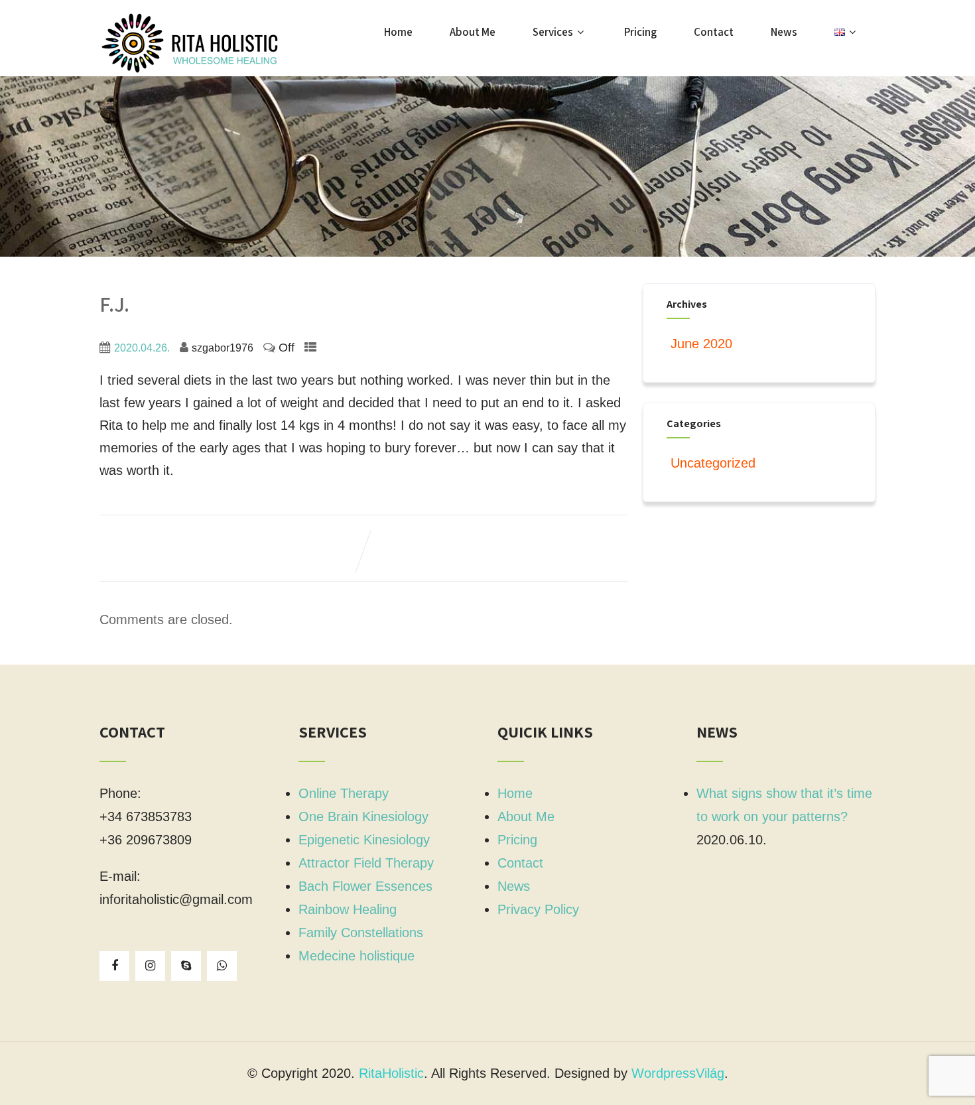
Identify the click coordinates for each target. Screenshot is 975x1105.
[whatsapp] (222, 966)
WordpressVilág (677, 1073)
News (784, 32)
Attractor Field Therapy (366, 863)
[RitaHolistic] (198, 43)
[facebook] (114, 966)
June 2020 (701, 343)
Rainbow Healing (347, 909)
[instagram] (150, 966)
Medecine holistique (356, 955)
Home (398, 32)
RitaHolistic (391, 1073)
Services (553, 32)
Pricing (640, 32)
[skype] (186, 966)
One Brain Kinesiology (363, 816)
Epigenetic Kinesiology (364, 839)
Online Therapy (343, 793)
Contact (714, 32)
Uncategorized (713, 463)
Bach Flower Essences (365, 886)
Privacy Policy (538, 909)
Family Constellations (360, 932)
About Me (472, 32)
